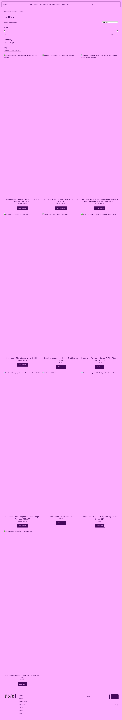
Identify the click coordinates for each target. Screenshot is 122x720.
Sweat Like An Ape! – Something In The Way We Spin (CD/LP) (22, 200)
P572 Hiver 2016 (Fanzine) (61, 517)
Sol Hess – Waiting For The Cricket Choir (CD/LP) (61, 200)
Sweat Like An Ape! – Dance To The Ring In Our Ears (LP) (99, 359)
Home (5, 11)
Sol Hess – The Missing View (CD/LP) (22, 358)
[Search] (114, 696)
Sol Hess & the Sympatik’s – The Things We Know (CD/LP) (22, 518)
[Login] (92, 4)
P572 (5, 4)
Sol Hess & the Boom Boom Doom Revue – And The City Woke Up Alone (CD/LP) (99, 200)
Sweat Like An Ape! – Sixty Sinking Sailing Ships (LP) (100, 518)
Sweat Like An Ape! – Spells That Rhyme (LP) (61, 359)
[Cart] (117, 4)
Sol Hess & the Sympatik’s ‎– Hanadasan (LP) (22, 676)
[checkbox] (6, 43)
